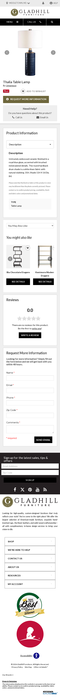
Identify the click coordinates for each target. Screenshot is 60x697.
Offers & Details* (41, 667)
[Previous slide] (10, 259)
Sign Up (30, 480)
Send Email (43, 439)
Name (10, 372)
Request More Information (28, 99)
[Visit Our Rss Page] (45, 489)
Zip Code (11, 410)
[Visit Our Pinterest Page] (30, 489)
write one (36, 328)
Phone (10, 397)
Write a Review (30, 335)
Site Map (28, 667)
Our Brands (7, 675)
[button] (53, 52)
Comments (13, 422)
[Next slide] (50, 259)
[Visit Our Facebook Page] (15, 489)
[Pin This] (6, 92)
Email (10, 385)
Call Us (18, 117)
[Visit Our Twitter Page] (22, 489)
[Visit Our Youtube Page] (37, 489)
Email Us (44, 117)
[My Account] (43, 3)
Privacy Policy (17, 667)
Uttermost (11, 85)
